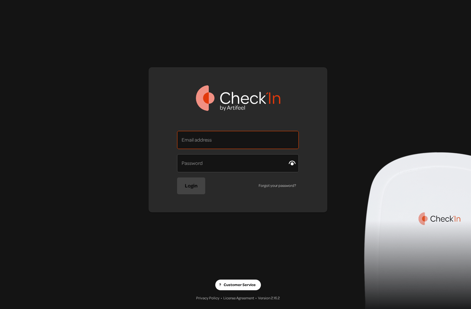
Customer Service (237, 284)
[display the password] (292, 163)
